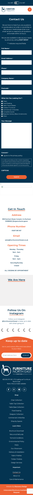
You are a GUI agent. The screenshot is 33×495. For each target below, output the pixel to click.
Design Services (16, 463)
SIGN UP (26, 355)
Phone (4, 68)
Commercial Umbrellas (11, 110)
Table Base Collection (16, 407)
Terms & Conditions (16, 438)
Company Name (7, 78)
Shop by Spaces (16, 421)
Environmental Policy (16, 441)
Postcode (5, 88)
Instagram (16, 313)
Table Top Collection (16, 403)
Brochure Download (16, 431)
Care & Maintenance (16, 479)
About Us (16, 476)
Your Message (6, 121)
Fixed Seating (7, 103)
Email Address (7, 58)
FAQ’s (16, 445)
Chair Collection (16, 400)
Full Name (5, 48)
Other (5, 116)
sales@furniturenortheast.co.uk (16, 240)
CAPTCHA (5, 170)
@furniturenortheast (9, 321)
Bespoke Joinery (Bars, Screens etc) (15, 114)
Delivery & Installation (16, 452)
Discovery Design (20, 486)
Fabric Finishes (16, 455)
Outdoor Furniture (9, 107)
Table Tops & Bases (9, 105)
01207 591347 (23, 40)
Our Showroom (16, 448)
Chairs (5, 101)
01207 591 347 (16, 230)
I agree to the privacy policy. (13, 155)
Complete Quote (8, 112)
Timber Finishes (16, 459)
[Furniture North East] (8, 9)
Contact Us (16, 472)
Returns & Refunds (16, 434)
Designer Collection (16, 414)
